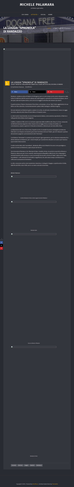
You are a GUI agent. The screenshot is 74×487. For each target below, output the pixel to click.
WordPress (35, 484)
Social (43, 14)
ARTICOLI (29, 87)
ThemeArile (55, 484)
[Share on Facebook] (1, 242)
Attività (34, 14)
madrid (32, 465)
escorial (14, 465)
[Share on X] (1, 245)
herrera (20, 465)
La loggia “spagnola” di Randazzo (62, 28)
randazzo (39, 465)
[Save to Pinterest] (1, 248)
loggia (26, 465)
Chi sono (25, 14)
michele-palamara (18, 87)
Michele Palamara (37, 4)
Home (50, 14)
